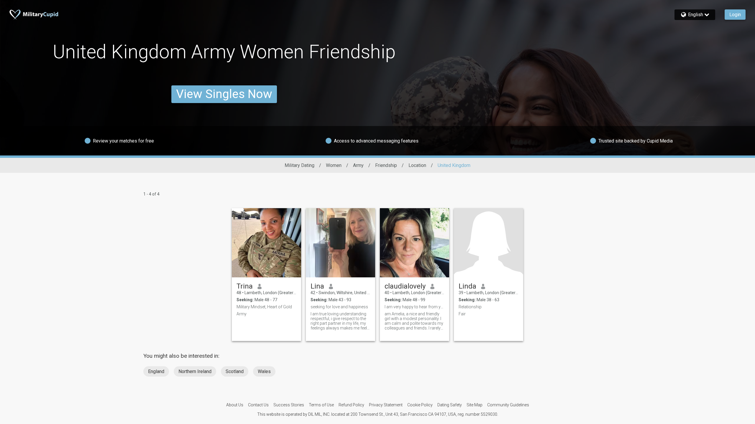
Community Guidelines (508, 405)
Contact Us (258, 405)
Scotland (235, 371)
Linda (467, 286)
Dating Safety (449, 405)
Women (334, 165)
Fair (462, 314)
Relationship (470, 306)
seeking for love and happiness (339, 306)
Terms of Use (321, 405)
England (156, 371)
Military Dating (299, 165)
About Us (234, 405)
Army (358, 165)
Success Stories (288, 405)
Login (735, 14)
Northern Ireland (194, 371)
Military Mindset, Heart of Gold (264, 306)
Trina (245, 286)
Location (417, 165)
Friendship (386, 165)
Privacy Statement (386, 405)
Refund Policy (351, 405)
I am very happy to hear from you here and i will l (414, 306)
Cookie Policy (420, 405)
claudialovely (405, 286)
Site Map (474, 405)
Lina (317, 286)
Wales (264, 371)
